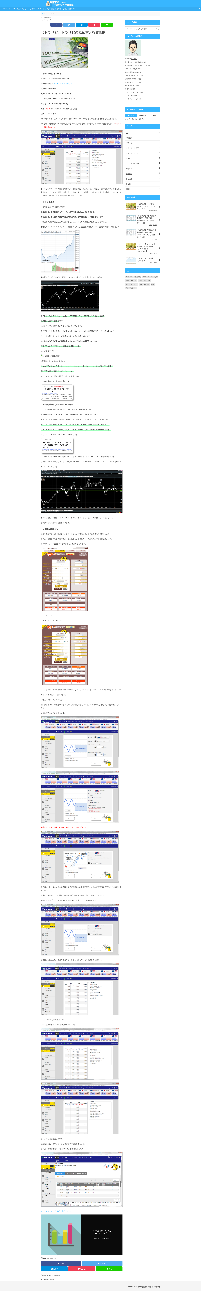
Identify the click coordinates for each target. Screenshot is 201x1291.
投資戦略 (129, 179)
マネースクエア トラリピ (62, 83)
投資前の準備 (56, 9)
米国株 (128, 189)
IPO (13, 9)
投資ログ (129, 277)
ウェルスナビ (21, 9)
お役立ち (129, 138)
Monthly (142, 115)
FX (141, 284)
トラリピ (46, 9)
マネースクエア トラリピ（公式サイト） (56, 1211)
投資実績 (129, 174)
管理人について (69, 9)
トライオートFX (132, 153)
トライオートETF (34, 9)
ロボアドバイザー (132, 163)
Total (154, 115)
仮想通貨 (129, 169)
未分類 (128, 184)
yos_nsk (134, 59)
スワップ (129, 143)
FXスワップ (6, 9)
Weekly (131, 115)
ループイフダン (131, 288)
